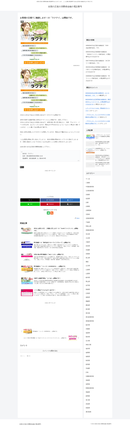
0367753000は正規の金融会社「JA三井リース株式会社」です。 (98, 62)
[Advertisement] (50, 182)
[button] (70, 204)
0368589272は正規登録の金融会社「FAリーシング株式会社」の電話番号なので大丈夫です (98, 78)
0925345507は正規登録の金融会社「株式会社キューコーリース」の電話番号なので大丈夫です (98, 102)
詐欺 (22, 167)
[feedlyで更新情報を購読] (48, 212)
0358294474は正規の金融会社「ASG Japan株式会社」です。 (97, 47)
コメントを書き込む (50, 351)
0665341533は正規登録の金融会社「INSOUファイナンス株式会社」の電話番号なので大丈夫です (98, 54)
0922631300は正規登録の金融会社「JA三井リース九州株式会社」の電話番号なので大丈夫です (98, 69)
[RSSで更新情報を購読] (51, 212)
